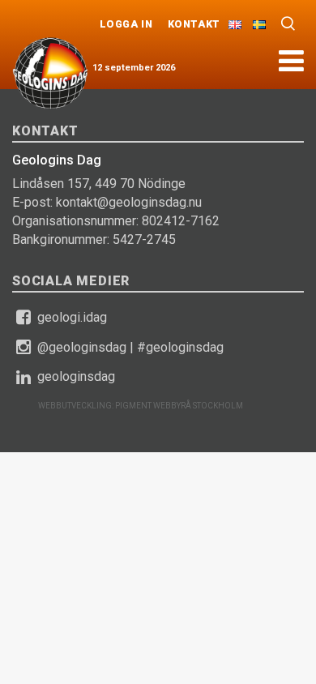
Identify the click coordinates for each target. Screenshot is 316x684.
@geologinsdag (81, 347)
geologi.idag (72, 317)
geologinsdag (76, 376)
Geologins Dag (50, 72)
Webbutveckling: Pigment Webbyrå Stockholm (140, 405)
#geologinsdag (180, 347)
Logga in (126, 24)
